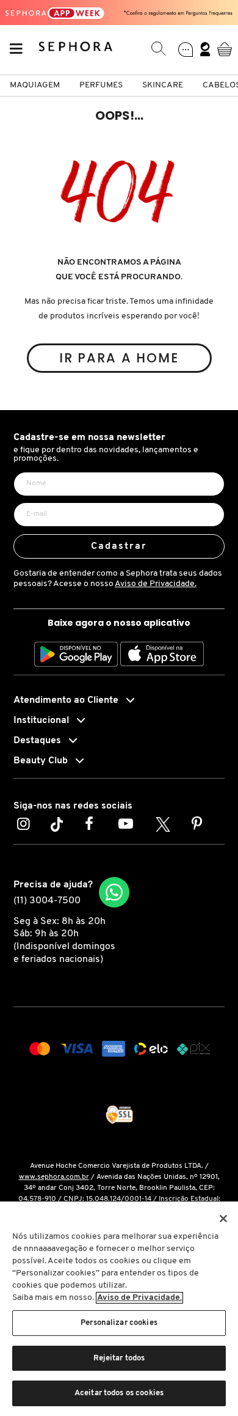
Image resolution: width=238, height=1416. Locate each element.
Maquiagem (35, 85)
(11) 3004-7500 (47, 901)
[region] (119, 1308)
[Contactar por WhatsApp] (114, 892)
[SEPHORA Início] (76, 49)
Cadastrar (119, 546)
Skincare (162, 85)
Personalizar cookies (119, 1323)
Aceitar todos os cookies (119, 1393)
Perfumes (101, 85)
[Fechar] (223, 1218)
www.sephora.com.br (54, 1177)
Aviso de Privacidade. (156, 584)
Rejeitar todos (119, 1358)
